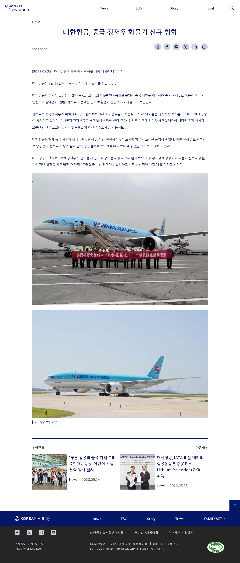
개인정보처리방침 (146, 532)
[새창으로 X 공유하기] (185, 46)
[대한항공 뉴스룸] (17, 8)
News (104, 8)
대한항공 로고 (41, 518)
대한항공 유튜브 (53, 532)
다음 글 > (202, 447)
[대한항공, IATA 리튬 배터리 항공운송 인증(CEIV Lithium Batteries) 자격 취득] (137, 472)
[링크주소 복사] (157, 46)
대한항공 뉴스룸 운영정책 (107, 532)
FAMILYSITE (214, 518)
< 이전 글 (38, 447)
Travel (209, 8)
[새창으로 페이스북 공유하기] (167, 46)
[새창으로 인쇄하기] (204, 46)
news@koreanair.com (29, 548)
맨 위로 (234, 505)
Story (174, 8)
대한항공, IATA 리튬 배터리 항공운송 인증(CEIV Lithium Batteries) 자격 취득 (180, 466)
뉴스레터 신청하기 (181, 532)
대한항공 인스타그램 (41, 532)
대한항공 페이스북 (17, 532)
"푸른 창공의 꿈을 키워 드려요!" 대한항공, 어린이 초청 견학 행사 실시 (92, 463)
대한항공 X (29, 532)
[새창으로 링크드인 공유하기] (195, 46)
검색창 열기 (232, 8)
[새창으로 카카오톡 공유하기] (176, 46)
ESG (139, 8)
